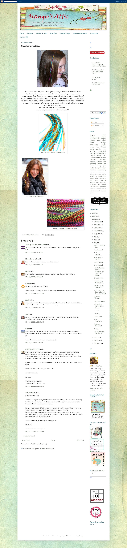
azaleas (99, 170)
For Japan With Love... (97, 78)
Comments (96, 126)
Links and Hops (65, 33)
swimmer (92, 190)
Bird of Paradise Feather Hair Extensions (65, 228)
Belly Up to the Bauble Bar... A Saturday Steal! (100, 292)
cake (99, 172)
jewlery (92, 178)
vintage (103, 168)
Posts (94, 122)
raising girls (101, 166)
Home (22, 33)
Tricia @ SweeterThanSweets (35, 244)
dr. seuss (98, 174)
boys (91, 153)
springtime (103, 186)
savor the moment (100, 184)
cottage (104, 172)
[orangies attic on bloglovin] (98, 113)
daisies (92, 174)
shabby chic (101, 155)
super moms (98, 188)
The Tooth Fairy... (100, 301)
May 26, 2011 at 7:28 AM (34, 252)
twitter (97, 157)
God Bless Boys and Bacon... (99, 332)
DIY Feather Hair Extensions (34, 196)
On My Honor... (99, 262)
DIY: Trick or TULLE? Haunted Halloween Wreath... (99, 64)
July (95, 237)
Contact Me (94, 33)
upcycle (98, 149)
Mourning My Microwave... (99, 282)
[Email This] (46, 235)
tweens (92, 157)
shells (97, 186)
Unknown (28, 283)
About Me (30, 33)
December (97, 222)
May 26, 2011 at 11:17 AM (34, 322)
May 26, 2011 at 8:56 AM (34, 277)
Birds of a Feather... (97, 254)
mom (104, 153)
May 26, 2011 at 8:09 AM (34, 264)
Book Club (53, 33)
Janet (27, 314)
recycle (92, 155)
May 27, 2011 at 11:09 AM (34, 386)
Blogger (81, 536)
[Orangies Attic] (98, 412)
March (96, 340)
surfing (104, 188)
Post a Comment (29, 436)
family (92, 140)
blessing (104, 170)
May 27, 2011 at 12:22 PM (34, 431)
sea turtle (93, 186)
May (95, 242)
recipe (91, 184)
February (97, 343)
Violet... (96, 329)
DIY (104, 135)
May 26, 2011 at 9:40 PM (34, 342)
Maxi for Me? (98, 250)
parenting (94, 144)
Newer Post (26, 440)
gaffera (67, 536)
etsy (92, 135)
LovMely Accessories (32, 349)
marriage (103, 180)
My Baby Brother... (98, 297)
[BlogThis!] (48, 235)
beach (103, 138)
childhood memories (98, 159)
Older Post (80, 440)
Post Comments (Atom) (39, 444)
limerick (97, 178)
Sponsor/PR (24, 37)
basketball (102, 151)
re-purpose (103, 182)
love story (94, 180)
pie (105, 164)
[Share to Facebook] (52, 235)
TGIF (104, 149)
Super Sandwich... (98, 320)
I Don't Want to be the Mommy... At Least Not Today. (99, 271)
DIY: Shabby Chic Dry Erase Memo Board (98, 71)
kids (97, 147)
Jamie (27, 300)
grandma (99, 164)
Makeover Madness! (98, 325)
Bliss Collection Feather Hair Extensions (53, 152)
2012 (94, 216)
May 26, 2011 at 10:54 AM (34, 308)
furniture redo (101, 162)
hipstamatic (94, 138)
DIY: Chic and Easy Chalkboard (98, 84)
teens (92, 149)
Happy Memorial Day (99, 246)
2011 (94, 219)
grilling (104, 174)
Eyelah (27, 271)
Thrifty (92, 151)
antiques (103, 157)
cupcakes (92, 162)
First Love (93, 170)
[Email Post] (43, 235)
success (92, 188)
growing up (93, 176)
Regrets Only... (99, 278)
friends (103, 147)
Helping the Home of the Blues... (99, 306)
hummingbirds (102, 176)
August (96, 234)
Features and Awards (80, 33)
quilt (97, 182)
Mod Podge (98, 142)
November (98, 225)
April (96, 337)
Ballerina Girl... (99, 265)
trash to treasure (101, 190)
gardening (93, 164)
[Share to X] (50, 235)
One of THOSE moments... (99, 286)
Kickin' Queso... (99, 316)
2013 (94, 213)
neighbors (92, 182)
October (97, 227)
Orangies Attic (97, 366)
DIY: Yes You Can (41, 33)
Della (27, 329)
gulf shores (98, 153)
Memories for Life (31, 259)
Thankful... (97, 311)
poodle (92, 166)
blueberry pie (94, 172)
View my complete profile (96, 389)
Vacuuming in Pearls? (98, 258)
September (98, 231)
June (96, 239)
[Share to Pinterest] (53, 235)
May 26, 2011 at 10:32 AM (34, 293)
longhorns (103, 178)
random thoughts (95, 168)
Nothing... (97, 313)
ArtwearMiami (30, 393)
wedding (92, 193)
